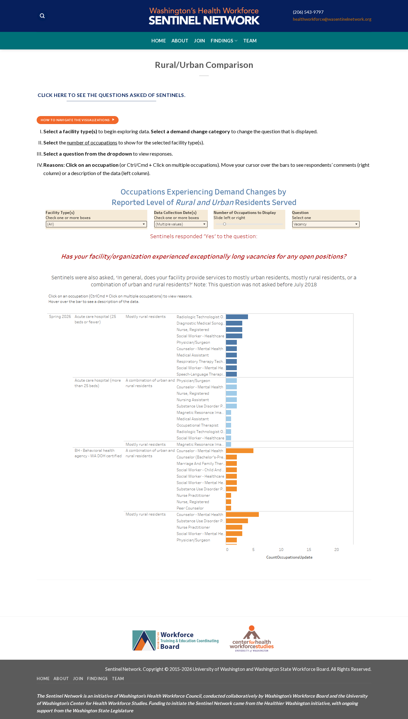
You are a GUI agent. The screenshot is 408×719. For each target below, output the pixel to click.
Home (158, 40)
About (179, 40)
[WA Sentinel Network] (204, 16)
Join (199, 40)
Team (250, 40)
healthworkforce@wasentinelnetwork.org (332, 19)
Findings (222, 40)
